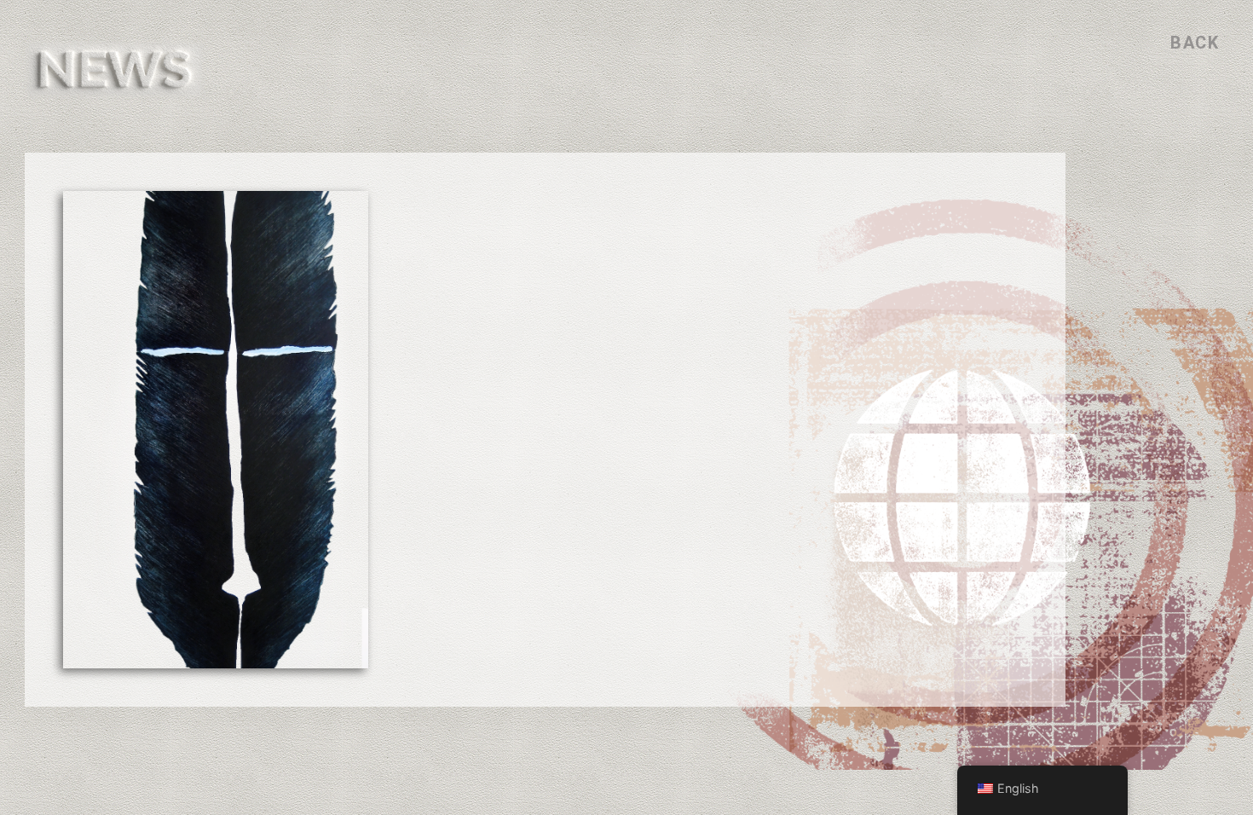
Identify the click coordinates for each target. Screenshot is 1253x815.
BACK (1194, 42)
